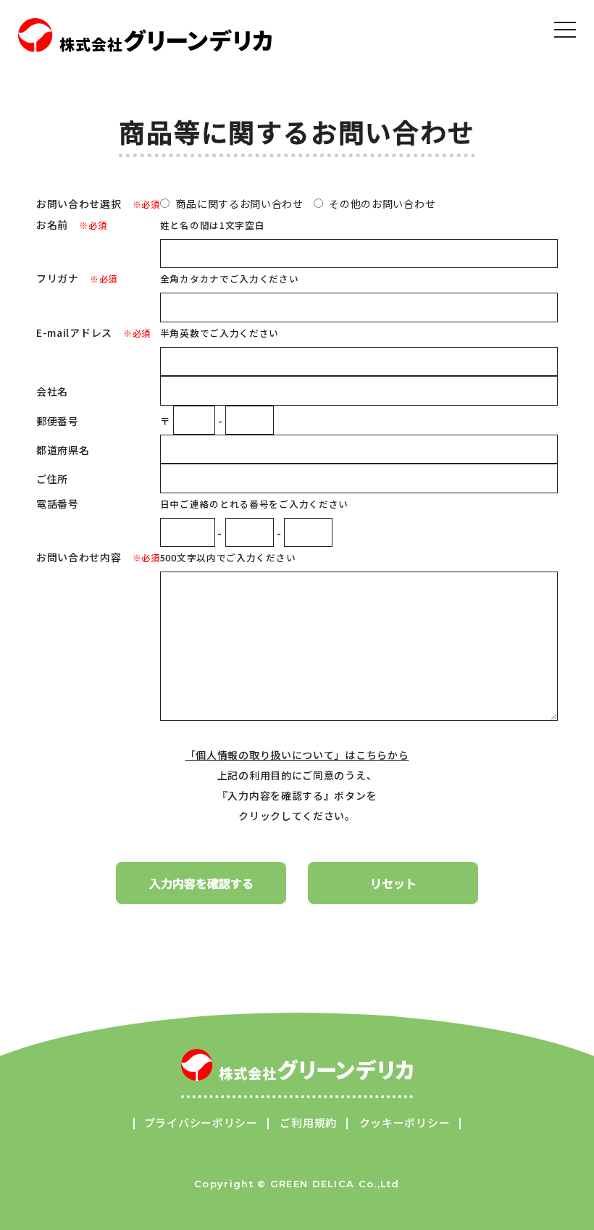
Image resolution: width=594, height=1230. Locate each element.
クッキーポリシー (405, 1122)
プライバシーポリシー (201, 1122)
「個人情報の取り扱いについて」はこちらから (297, 755)
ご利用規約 (308, 1122)
